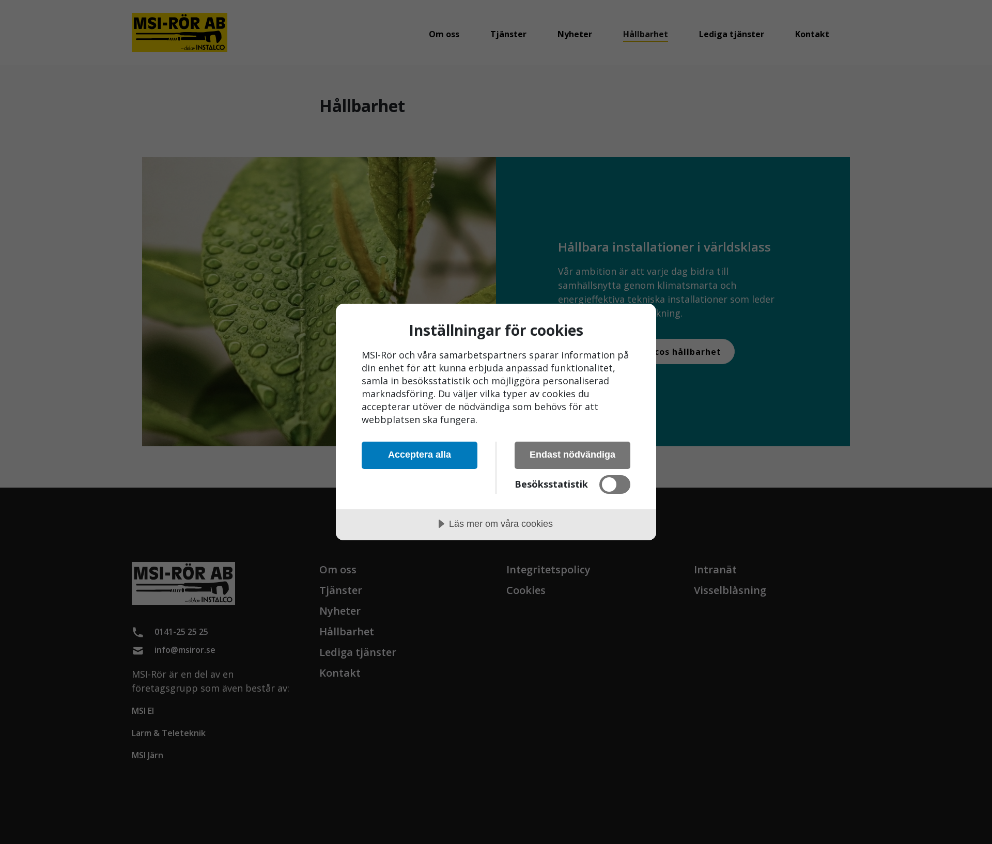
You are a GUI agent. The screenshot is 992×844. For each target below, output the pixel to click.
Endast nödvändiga (572, 454)
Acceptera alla (419, 454)
